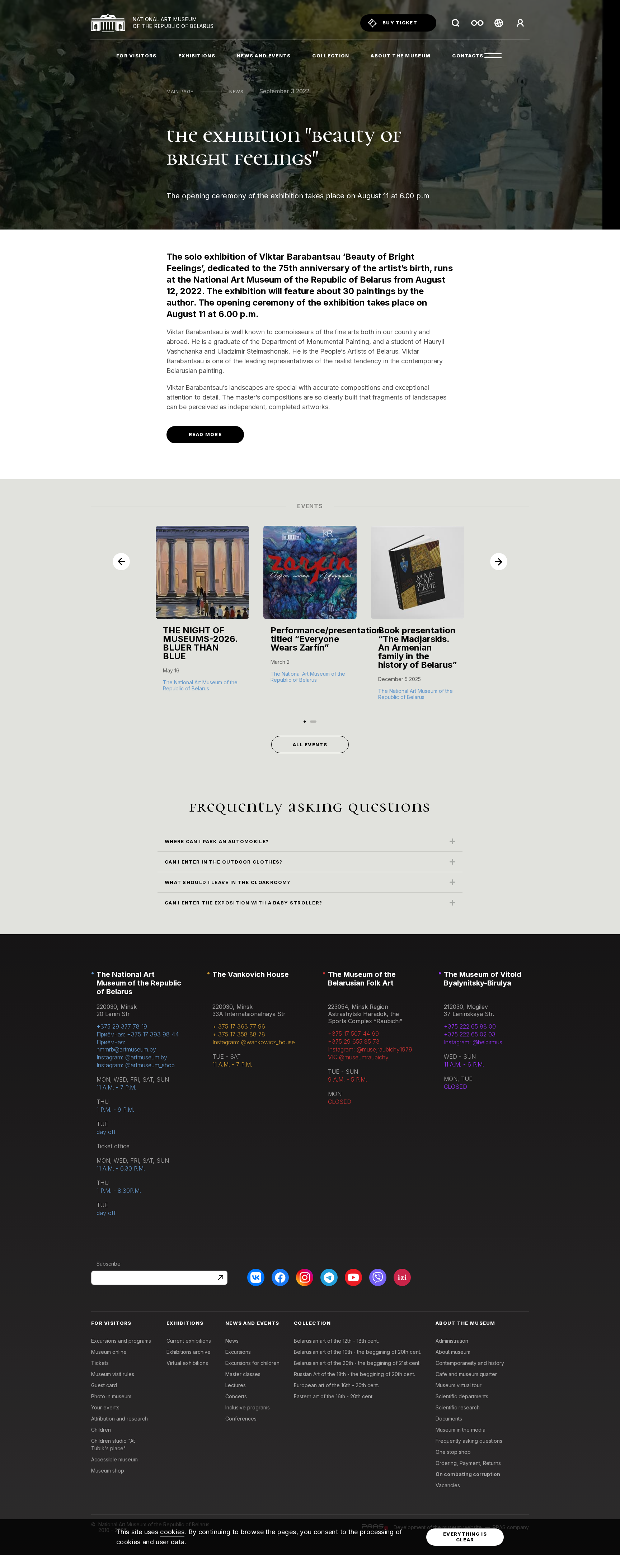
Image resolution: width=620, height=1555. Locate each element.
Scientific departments (462, 1396)
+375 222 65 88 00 (470, 1026)
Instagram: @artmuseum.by (132, 1057)
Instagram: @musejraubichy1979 (370, 1049)
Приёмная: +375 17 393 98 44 (138, 1034)
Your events (105, 1407)
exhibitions (196, 55)
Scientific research (458, 1407)
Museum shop (107, 1470)
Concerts (236, 1396)
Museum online (109, 1352)
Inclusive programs (247, 1407)
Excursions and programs (121, 1341)
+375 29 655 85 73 (354, 1041)
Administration (452, 1341)
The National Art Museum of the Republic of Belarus (139, 983)
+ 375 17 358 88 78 (238, 1034)
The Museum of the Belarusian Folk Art (362, 978)
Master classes (242, 1374)
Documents (449, 1418)
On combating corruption (468, 1474)
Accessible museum (114, 1459)
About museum (453, 1352)
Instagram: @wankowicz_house (253, 1042)
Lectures (235, 1385)
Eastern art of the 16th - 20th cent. (334, 1396)
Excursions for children (252, 1363)
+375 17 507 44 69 (353, 1033)
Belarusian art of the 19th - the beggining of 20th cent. (357, 1352)
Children (101, 1430)
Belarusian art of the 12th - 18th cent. (336, 1341)
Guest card (104, 1385)
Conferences (241, 1418)
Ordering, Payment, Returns (468, 1463)
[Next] (498, 561)
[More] (202, 616)
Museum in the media (460, 1430)
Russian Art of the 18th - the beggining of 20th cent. (354, 1374)
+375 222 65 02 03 (469, 1034)
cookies (172, 1532)
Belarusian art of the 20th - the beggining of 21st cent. (357, 1363)
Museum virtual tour (459, 1385)
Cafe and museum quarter (466, 1374)
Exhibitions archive (188, 1352)
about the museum (401, 55)
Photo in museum (111, 1396)
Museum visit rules (112, 1374)
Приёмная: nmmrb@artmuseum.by (126, 1046)
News (236, 91)
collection (330, 55)
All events (310, 744)
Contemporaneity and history (470, 1363)
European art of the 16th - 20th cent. (336, 1385)
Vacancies (448, 1485)
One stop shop (453, 1452)
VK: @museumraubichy (358, 1057)
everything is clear (465, 1536)
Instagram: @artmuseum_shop (136, 1065)
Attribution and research (119, 1418)
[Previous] (121, 561)
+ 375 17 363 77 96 (238, 1026)
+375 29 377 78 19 (122, 1026)
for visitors (136, 55)
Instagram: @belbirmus (473, 1042)
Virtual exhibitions (187, 1363)
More (171, 687)
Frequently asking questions (469, 1441)
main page (179, 91)
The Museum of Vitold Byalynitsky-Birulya (482, 978)
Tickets (100, 1363)
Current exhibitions (188, 1341)
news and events (264, 55)
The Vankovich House (250, 974)
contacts (467, 55)
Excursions (238, 1352)
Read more (205, 434)
